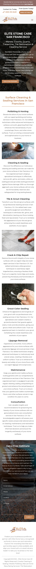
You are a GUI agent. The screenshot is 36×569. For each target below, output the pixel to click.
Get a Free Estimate (10, 81)
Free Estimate (26, 12)
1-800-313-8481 (11, 12)
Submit (29, 517)
